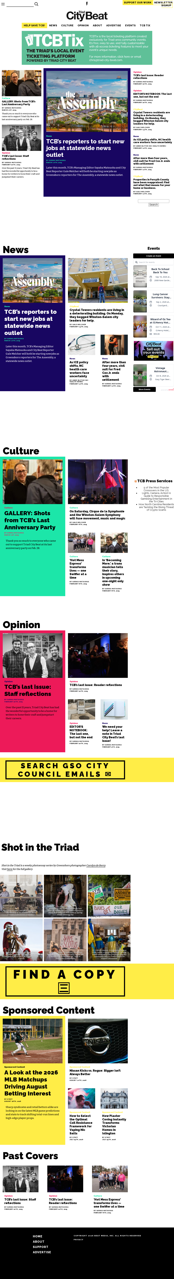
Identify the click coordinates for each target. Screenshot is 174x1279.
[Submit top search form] (36, 4)
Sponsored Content (49, 1010)
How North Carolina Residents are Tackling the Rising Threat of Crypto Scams (156, 507)
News (53, 25)
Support (138, 2)
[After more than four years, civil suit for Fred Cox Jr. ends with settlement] (152, 161)
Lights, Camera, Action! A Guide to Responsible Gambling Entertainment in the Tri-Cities (156, 497)
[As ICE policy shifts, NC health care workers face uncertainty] (152, 141)
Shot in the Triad (40, 847)
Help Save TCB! (34, 25)
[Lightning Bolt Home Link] (87, 4)
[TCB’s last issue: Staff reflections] (21, 151)
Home (38, 1236)
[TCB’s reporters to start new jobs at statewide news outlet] (87, 132)
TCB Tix (145, 25)
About (97, 25)
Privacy (78, 1240)
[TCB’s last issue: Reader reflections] (152, 77)
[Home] (87, 16)
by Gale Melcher (141, 127)
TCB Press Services (155, 481)
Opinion (83, 25)
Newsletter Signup (163, 4)
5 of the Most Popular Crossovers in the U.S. (156, 489)
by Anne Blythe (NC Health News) (149, 146)
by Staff (8, 1099)
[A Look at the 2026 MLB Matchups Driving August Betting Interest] (32, 1080)
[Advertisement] (65, 421)
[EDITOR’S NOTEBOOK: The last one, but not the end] (152, 96)
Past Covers (30, 1155)
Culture (67, 25)
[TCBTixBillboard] (87, 63)
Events (130, 25)
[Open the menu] (3, 4)
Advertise (113, 25)
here (10, 869)
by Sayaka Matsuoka (11, 108)
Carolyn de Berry (95, 865)
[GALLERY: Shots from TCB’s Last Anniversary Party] (21, 95)
